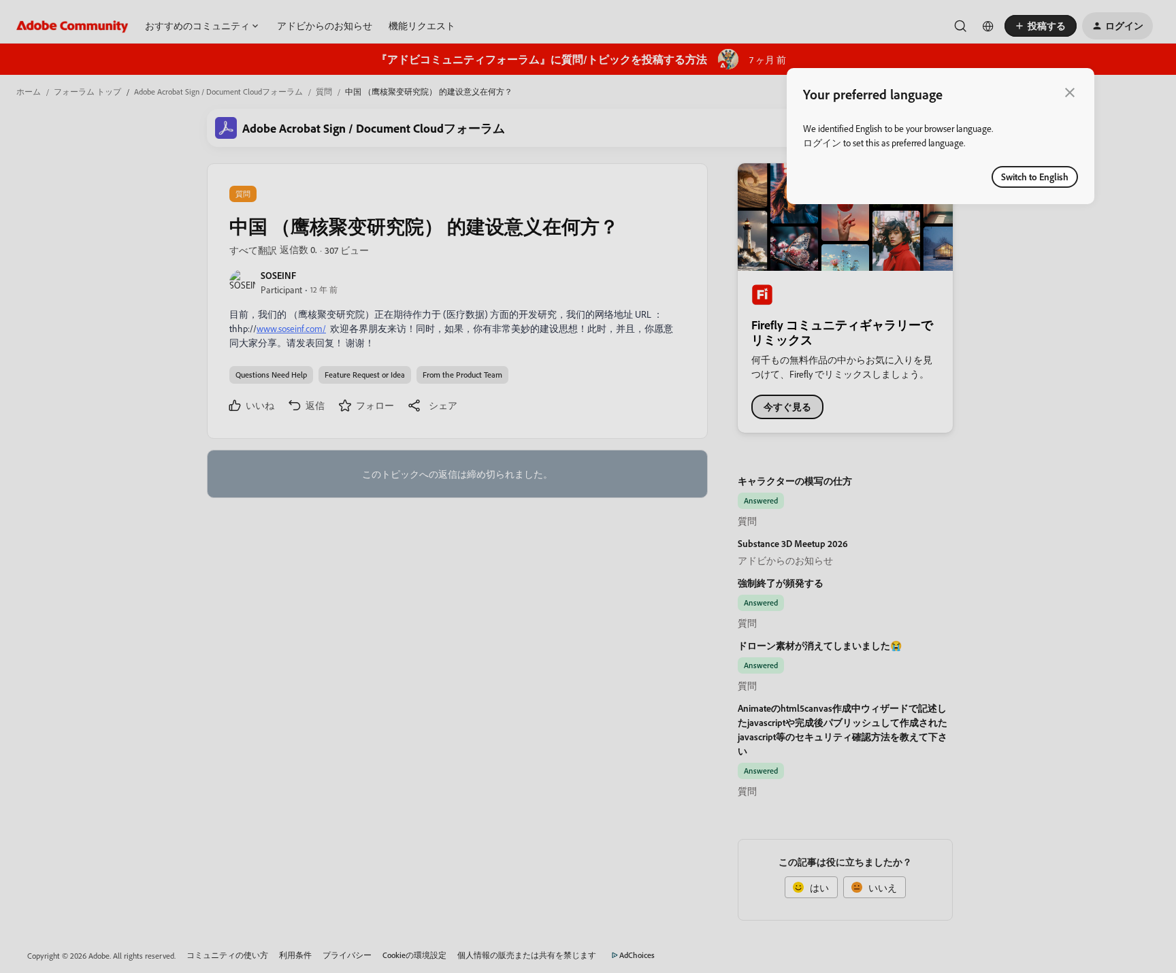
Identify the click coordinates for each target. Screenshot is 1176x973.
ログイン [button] (822, 142)
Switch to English (1034, 176)
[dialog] (940, 136)
